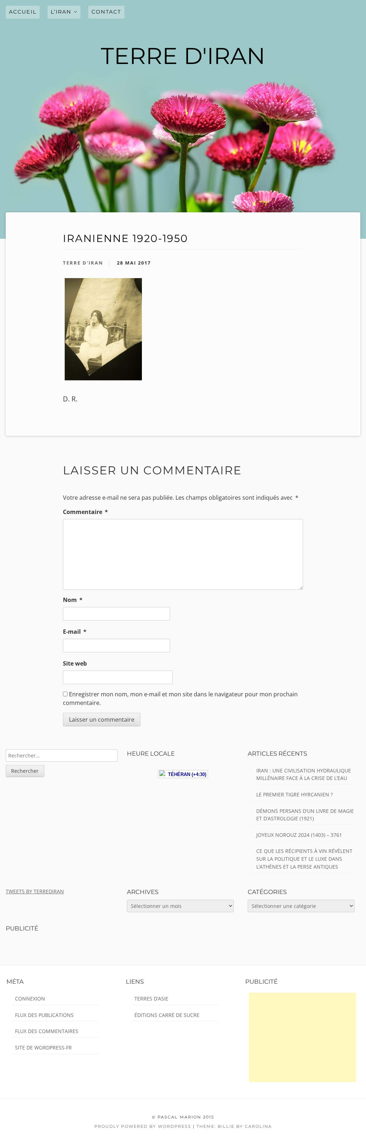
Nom (73, 600)
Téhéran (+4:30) (185, 774)
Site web (75, 663)
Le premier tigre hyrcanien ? (294, 794)
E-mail (74, 632)
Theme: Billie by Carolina (234, 1126)
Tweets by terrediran (35, 891)
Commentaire (85, 512)
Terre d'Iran (83, 263)
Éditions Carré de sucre (166, 1015)
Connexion (30, 998)
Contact (106, 12)
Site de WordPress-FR (43, 1047)
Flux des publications (44, 1015)
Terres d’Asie (151, 998)
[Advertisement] (302, 1037)
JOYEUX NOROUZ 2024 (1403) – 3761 (299, 834)
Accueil (22, 12)
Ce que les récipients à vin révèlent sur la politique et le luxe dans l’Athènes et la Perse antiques (304, 859)
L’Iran (61, 12)
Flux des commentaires (46, 1031)
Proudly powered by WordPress (142, 1126)
